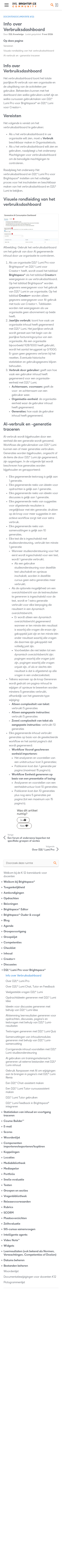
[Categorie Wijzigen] (2, 881)
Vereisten (8, 46)
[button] (51, 5)
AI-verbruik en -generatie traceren (21, 55)
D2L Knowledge (16, 34)
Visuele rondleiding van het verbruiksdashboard (28, 50)
